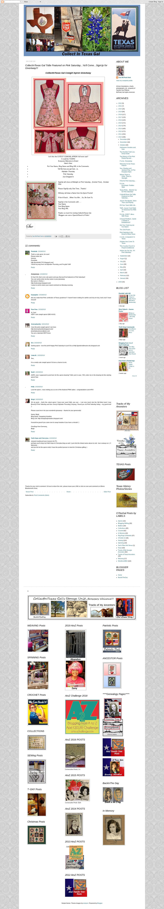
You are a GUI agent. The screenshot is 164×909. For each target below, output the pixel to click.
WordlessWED (123, 561)
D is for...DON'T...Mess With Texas (127, 215)
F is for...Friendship (126, 161)
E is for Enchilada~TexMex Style (127, 185)
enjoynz (85, 903)
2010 (120, 137)
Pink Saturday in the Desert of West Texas (127, 233)
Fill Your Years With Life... (128, 205)
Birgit (33, 399)
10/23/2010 (38, 343)
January (123, 278)
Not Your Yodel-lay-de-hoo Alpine (127, 226)
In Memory (121, 533)
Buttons (120, 526)
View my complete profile (124, 80)
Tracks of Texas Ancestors (126, 554)
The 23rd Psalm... (125, 230)
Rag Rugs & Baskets (124, 535)
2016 (120, 120)
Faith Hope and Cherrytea (40, 438)
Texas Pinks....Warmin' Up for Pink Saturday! (128, 191)
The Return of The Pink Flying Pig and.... (127, 157)
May (121, 267)
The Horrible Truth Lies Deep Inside (127, 152)
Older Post (107, 492)
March (122, 272)
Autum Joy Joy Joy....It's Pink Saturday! (127, 251)
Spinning (121, 543)
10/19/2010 (42, 309)
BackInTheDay (123, 577)
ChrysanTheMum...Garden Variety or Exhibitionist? (128, 220)
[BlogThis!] (62, 236)
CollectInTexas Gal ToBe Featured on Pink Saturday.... (128, 196)
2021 (120, 106)
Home (69, 492)
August (122, 258)
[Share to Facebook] (66, 236)
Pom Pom (34, 309)
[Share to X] (64, 236)
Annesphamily (36, 324)
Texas (120, 548)
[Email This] (60, 236)
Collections (121, 528)
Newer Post (29, 492)
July (121, 261)
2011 (120, 134)
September (124, 256)
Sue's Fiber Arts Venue (125, 545)
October (123, 145)
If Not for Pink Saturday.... (128, 181)
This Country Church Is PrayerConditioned (127, 247)
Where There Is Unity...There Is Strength (125, 176)
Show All (134, 376)
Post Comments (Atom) (41, 495)
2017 (120, 117)
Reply (33, 267)
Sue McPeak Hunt (125, 77)
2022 (120, 103)
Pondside (34, 251)
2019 (120, 112)
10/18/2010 (42, 251)
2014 (120, 126)
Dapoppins (34, 295)
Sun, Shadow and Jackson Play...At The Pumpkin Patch (127, 170)
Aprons (120, 521)
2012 (120, 131)
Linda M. (34, 355)
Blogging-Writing (123, 523)
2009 (120, 282)
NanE (33, 372)
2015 (120, 123)
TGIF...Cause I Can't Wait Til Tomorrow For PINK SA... (128, 209)
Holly (32, 387)
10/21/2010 (45, 324)
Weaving (121, 558)
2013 (120, 128)
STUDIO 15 (121, 538)
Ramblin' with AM (125, 293)
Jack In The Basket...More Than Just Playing (128, 201)
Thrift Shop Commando (126, 327)
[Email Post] (55, 236)
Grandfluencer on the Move (132, 330)
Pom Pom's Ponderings (127, 361)
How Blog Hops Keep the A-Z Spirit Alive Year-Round (132, 350)
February (123, 275)
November (123, 142)
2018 (120, 114)
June (122, 264)
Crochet (120, 531)
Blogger (99, 903)
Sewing (120, 540)
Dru (32, 343)
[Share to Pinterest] (69, 236)
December (123, 139)
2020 (120, 109)
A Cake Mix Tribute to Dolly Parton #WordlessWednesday (132, 298)
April (121, 270)
